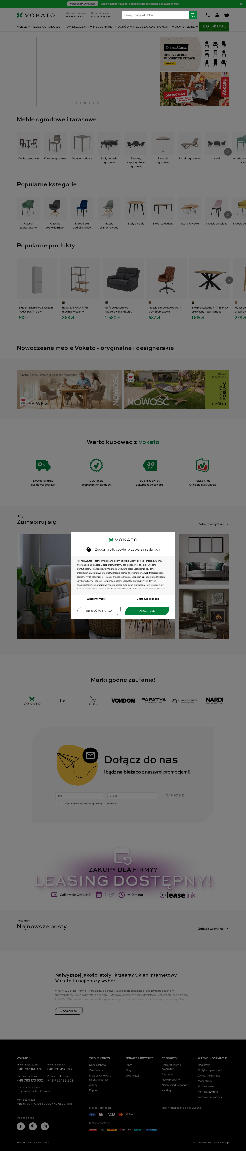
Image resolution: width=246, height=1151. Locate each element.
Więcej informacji (96, 598)
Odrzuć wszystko (99, 611)
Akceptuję (147, 611)
